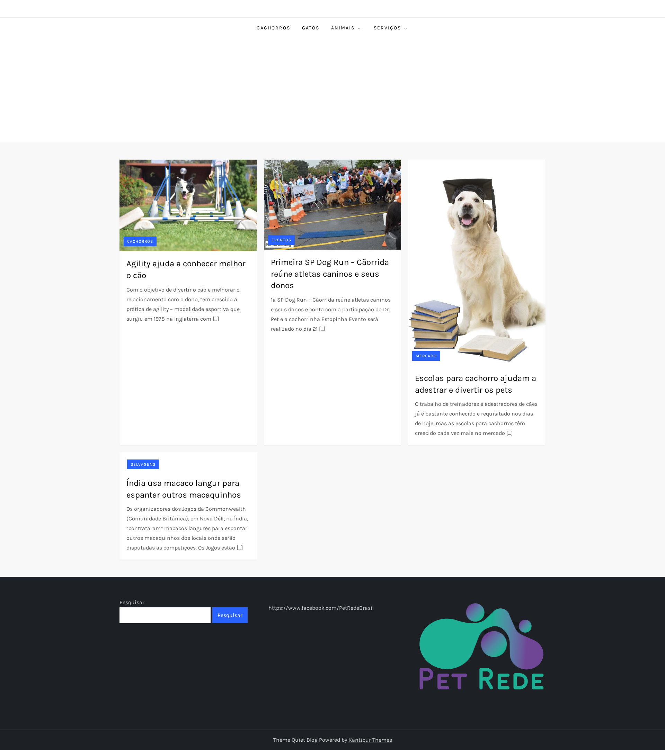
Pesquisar (131, 602)
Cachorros (273, 28)
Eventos (281, 240)
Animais (343, 28)
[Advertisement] (332, 90)
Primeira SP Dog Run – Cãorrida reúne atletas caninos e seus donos (330, 273)
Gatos (310, 28)
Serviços (387, 28)
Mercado (426, 356)
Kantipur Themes (370, 739)
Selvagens (143, 464)
